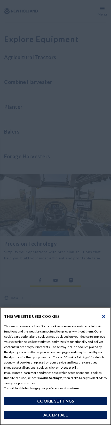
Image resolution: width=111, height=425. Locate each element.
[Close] (104, 316)
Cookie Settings (55, 400)
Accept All (55, 414)
